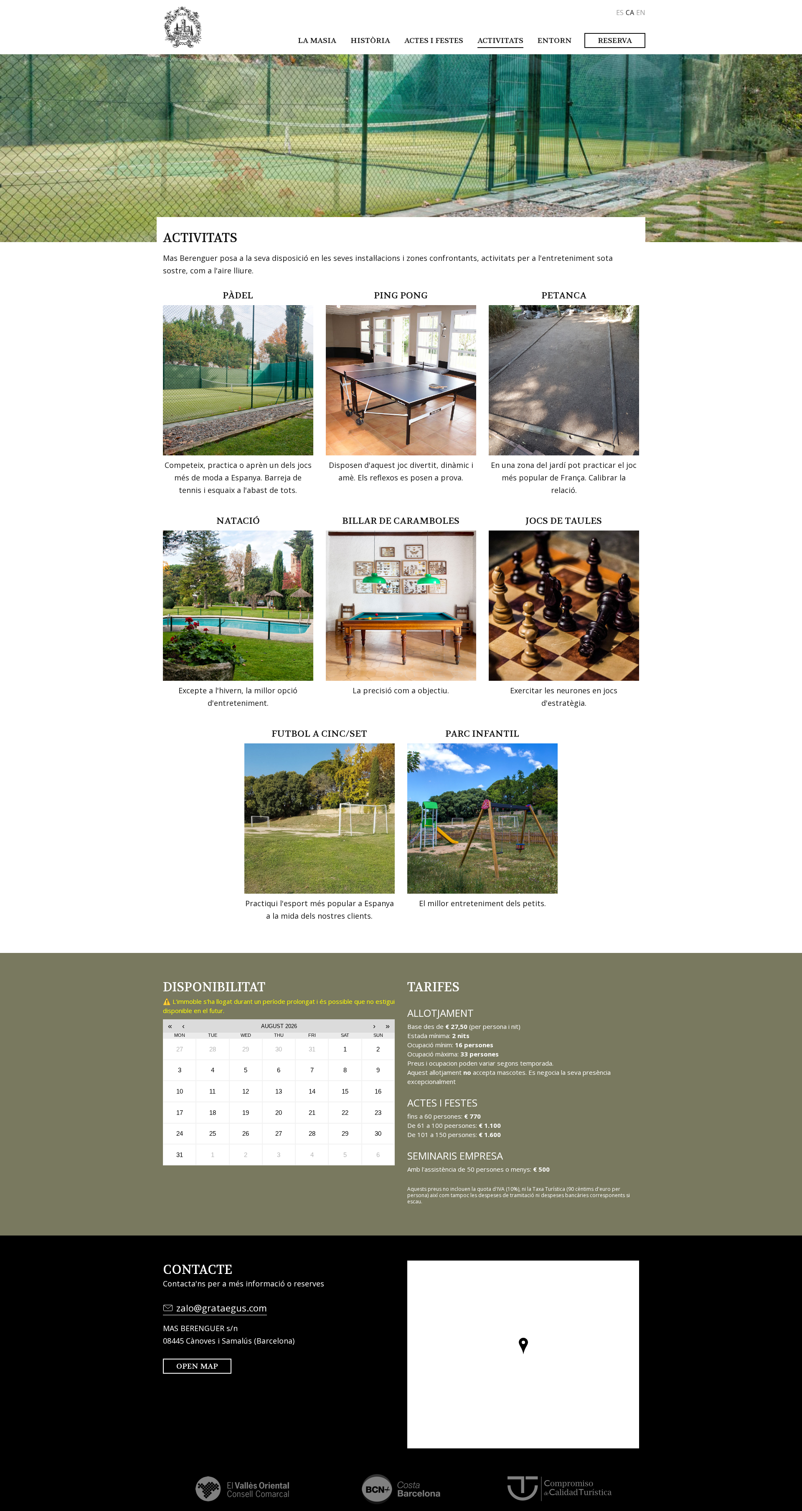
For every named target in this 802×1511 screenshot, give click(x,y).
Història (370, 40)
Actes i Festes (433, 40)
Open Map (197, 1366)
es (620, 12)
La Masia (317, 40)
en (640, 12)
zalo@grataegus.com (221, 1307)
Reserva (615, 40)
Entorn (555, 40)
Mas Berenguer (183, 27)
